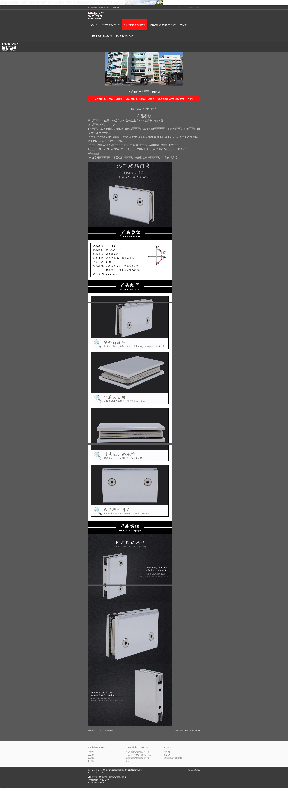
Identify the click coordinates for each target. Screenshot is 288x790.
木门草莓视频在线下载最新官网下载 (108, 99)
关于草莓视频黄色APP (97, 747)
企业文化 (91, 758)
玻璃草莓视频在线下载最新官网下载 (171, 99)
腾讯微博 (191, 770)
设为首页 (179, 7)
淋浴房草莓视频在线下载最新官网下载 (139, 99)
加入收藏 (186, 7)
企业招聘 (91, 761)
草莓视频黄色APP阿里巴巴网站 (98, 780)
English (197, 7)
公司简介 (91, 752)
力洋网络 (101, 782)
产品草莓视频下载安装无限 (137, 747)
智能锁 (190, 99)
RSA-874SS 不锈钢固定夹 (105, 730)
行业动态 (167, 755)
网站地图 (3, 789)
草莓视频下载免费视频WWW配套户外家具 (112, 777)
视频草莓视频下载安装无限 (173, 758)
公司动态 (167, 752)
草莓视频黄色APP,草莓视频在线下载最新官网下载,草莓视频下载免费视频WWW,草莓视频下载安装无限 (82, 3)
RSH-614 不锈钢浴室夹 (192, 730)
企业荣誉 (91, 755)
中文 (191, 7)
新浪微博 (197, 770)
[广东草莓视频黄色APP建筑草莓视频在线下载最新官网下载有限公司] (96, 15)
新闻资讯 (167, 747)
